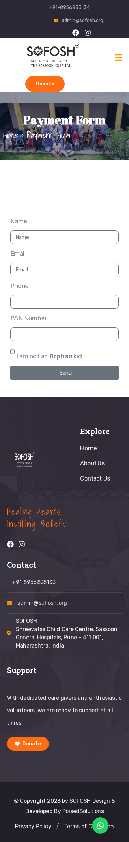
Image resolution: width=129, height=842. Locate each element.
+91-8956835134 (69, 7)
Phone (19, 286)
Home (10, 134)
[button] (57, 826)
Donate (45, 84)
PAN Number (28, 318)
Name (18, 221)
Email (18, 253)
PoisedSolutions (83, 811)
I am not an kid (49, 356)
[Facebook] (75, 32)
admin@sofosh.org (82, 20)
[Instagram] (87, 32)
